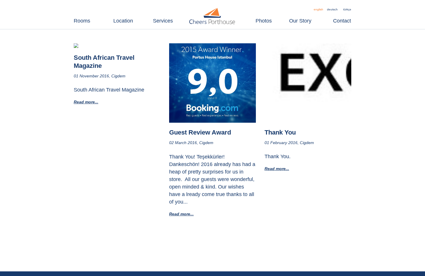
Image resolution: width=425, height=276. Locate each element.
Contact (342, 21)
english (318, 9)
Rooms (82, 21)
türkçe (347, 9)
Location (123, 21)
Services (163, 21)
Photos (264, 21)
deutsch (332, 9)
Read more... (86, 102)
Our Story (300, 21)
